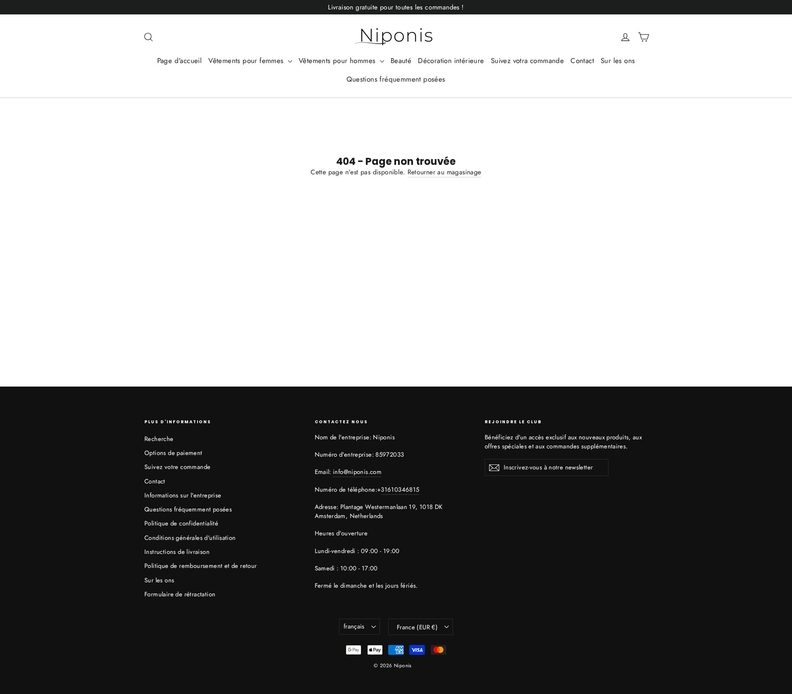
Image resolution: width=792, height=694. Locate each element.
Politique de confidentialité (181, 523)
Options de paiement (173, 452)
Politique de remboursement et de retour (200, 565)
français (354, 626)
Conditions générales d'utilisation (190, 537)
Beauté (401, 61)
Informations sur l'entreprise (183, 495)
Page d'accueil (179, 61)
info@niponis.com (357, 471)
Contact (582, 61)
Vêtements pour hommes (338, 61)
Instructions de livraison (177, 551)
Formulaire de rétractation (179, 594)
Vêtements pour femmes (247, 61)
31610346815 (400, 489)
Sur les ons (618, 61)
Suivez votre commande (177, 466)
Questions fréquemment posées (395, 79)
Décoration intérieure (451, 61)
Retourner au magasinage (444, 172)
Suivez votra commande (527, 61)
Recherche (159, 438)
